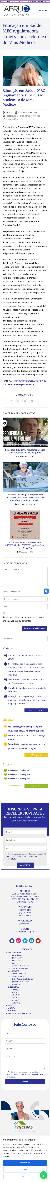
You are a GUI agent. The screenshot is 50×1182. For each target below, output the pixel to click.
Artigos (14, 992)
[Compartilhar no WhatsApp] (38, 401)
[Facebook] (11, 940)
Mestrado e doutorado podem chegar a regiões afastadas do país (27, 681)
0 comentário (12, 119)
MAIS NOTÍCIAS (36, 710)
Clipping (15, 990)
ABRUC (9, 112)
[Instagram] (18, 940)
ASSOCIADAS (13, 971)
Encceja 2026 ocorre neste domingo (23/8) (25, 657)
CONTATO (12, 1011)
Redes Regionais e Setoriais (22, 979)
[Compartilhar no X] (11, 401)
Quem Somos (17, 955)
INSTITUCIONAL (15, 953)
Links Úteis (16, 1003)
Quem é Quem (17, 958)
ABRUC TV (16, 995)
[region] (25, 1158)
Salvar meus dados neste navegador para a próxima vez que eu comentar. (23, 619)
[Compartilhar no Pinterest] (25, 401)
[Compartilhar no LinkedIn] (31, 401)
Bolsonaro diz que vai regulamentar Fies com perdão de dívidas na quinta (25, 451)
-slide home (24, 116)
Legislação (16, 1000)
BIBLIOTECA (13, 987)
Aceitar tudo (25, 1162)
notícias (36, 116)
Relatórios (16, 997)
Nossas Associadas (19, 974)
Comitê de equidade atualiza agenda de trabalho (27, 690)
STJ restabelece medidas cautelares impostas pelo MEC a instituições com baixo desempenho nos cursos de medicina (26, 669)
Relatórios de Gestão (20, 968)
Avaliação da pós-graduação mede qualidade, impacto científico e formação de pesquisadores (27, 700)
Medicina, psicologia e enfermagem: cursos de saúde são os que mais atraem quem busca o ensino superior (25, 497)
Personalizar (25, 1169)
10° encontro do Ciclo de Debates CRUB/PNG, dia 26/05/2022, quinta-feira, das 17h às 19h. (25, 545)
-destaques (11, 116)
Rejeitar (25, 1176)
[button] (43, 1175)
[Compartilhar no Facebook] (18, 401)
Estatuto (15, 963)
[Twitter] (25, 940)
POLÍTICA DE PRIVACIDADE (19, 1013)
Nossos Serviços (18, 976)
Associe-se (16, 984)
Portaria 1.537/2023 (20, 134)
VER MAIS (36, 755)
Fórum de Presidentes (20, 966)
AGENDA (11, 1008)
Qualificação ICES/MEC (21, 982)
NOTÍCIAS (12, 1005)
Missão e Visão (17, 960)
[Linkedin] (31, 940)
